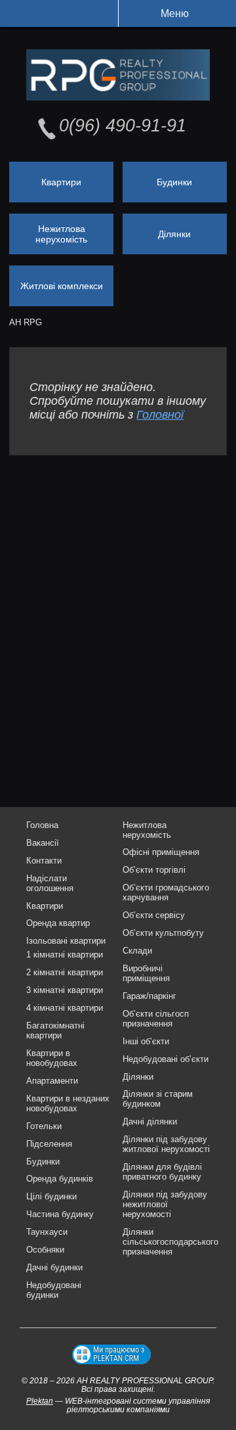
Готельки (44, 1126)
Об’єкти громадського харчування (166, 892)
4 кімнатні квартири (64, 1008)
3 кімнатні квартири (64, 990)
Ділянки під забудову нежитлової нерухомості (165, 1204)
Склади (137, 951)
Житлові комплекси (61, 286)
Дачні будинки (54, 1267)
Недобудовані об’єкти (165, 1059)
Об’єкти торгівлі (154, 870)
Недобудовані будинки (53, 1290)
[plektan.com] (111, 1354)
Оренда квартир (58, 923)
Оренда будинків (59, 1179)
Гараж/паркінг (149, 996)
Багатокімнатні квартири (55, 1030)
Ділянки (174, 234)
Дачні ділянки (150, 1121)
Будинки (174, 182)
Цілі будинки (51, 1196)
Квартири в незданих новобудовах (67, 1103)
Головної (160, 414)
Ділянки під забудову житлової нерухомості (166, 1144)
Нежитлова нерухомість (61, 233)
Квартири (61, 182)
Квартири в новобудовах (51, 1058)
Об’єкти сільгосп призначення (156, 1018)
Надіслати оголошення (49, 883)
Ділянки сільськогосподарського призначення (170, 1242)
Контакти (44, 860)
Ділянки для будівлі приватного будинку (162, 1172)
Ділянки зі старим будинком (158, 1099)
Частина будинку (60, 1214)
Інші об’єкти (146, 1041)
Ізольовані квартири (66, 941)
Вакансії (42, 843)
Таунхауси (47, 1232)
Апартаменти (52, 1081)
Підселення (49, 1144)
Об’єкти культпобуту (163, 933)
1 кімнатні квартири (64, 954)
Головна (42, 825)
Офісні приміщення (161, 852)
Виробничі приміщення (146, 973)
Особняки (45, 1250)
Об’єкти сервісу (154, 915)
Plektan (39, 1400)
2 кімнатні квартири (64, 972)
